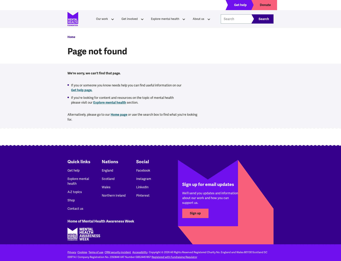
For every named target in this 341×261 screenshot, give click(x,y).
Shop (71, 200)
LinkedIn (142, 187)
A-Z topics (74, 192)
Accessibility (140, 252)
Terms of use (95, 252)
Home (71, 37)
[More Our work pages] (112, 19)
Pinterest (143, 195)
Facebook (143, 170)
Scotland (108, 179)
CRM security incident (118, 252)
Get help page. (81, 90)
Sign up (195, 213)
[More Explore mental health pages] (183, 19)
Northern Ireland (114, 195)
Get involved (129, 19)
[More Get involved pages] (142, 19)
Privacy (71, 252)
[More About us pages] (208, 19)
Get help (73, 170)
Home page (119, 115)
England (107, 170)
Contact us (75, 209)
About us (198, 19)
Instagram (143, 179)
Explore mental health (165, 19)
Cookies (82, 252)
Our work (102, 19)
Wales (106, 187)
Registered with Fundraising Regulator (174, 257)
